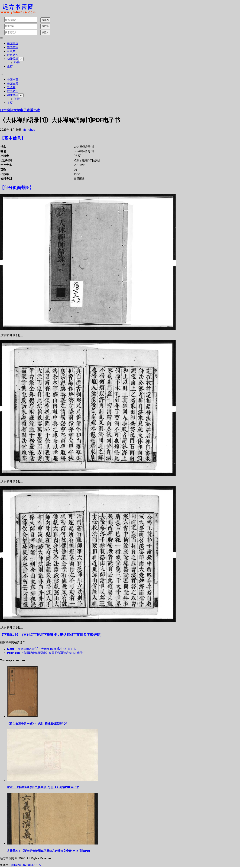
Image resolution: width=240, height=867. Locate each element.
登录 (17, 62)
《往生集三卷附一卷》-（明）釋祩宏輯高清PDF (37, 723)
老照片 (11, 51)
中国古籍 (12, 47)
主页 (10, 66)
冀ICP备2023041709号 (26, 865)
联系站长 (12, 55)
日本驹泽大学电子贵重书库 (20, 110)
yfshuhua (28, 129)
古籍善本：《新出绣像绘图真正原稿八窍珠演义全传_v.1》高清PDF (49, 850)
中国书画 (12, 43)
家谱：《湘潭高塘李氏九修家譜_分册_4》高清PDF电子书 (43, 787)
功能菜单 (12, 58)
